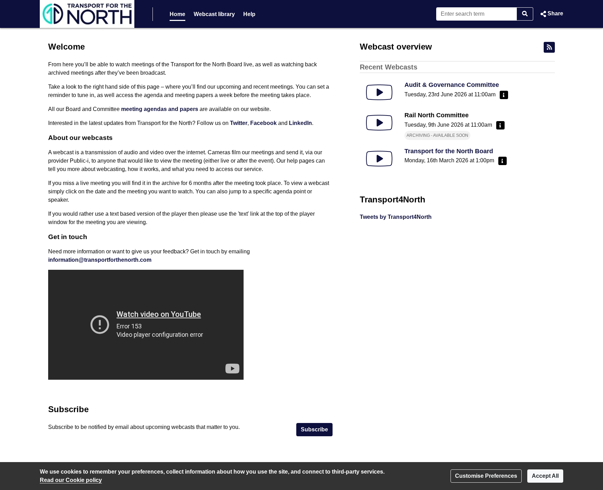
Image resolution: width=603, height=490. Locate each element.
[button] (551, 13)
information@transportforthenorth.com (99, 260)
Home (177, 14)
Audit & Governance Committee (451, 84)
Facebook (263, 123)
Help (249, 14)
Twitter (238, 123)
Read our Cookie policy (71, 480)
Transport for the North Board (448, 151)
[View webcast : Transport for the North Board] (379, 159)
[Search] (525, 14)
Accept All (545, 476)
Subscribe (314, 429)
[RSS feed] (549, 47)
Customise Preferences (486, 476)
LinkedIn (300, 123)
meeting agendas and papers (159, 109)
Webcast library (214, 14)
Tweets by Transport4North (396, 217)
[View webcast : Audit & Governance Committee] (379, 92)
